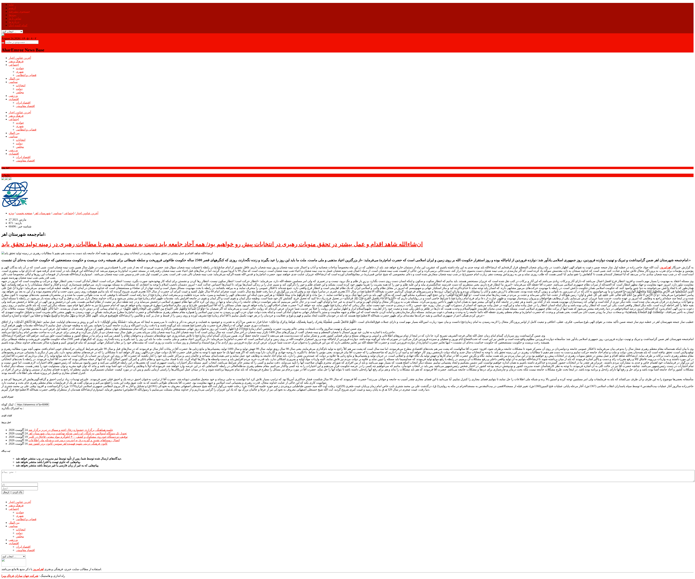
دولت (19, 88)
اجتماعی (14, 64)
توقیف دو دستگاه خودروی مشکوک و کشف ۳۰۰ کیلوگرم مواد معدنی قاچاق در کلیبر (78, 436)
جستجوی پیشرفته (19, 11)
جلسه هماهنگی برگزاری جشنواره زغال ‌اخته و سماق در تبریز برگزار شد (70, 429)
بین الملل (14, 78)
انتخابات (20, 85)
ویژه (11, 213)
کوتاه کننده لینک (18, 25)
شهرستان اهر (42, 213)
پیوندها (12, 14)
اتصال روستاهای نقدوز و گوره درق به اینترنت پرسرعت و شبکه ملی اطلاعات (74, 440)
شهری (20, 71)
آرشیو (12, 8)
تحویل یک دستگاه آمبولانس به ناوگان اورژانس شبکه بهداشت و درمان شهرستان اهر (77, 433)
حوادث (20, 68)
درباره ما (14, 21)
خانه (11, 4)
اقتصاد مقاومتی (25, 106)
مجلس (20, 92)
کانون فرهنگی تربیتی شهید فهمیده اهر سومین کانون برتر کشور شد (68, 443)
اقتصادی (14, 99)
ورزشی (13, 95)
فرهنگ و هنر (16, 61)
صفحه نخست (24, 213)
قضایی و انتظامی (26, 75)
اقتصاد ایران (23, 102)
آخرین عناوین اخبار (20, 57)
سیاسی (13, 81)
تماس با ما (15, 18)
